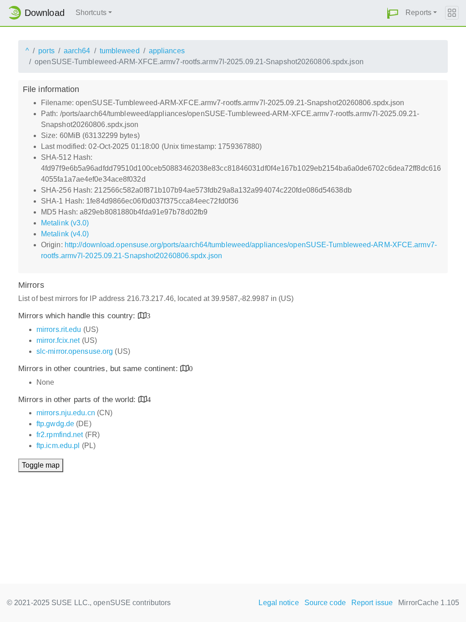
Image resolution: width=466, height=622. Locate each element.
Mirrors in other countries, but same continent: (99, 368)
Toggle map (41, 465)
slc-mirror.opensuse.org (74, 351)
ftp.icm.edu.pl (58, 445)
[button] (393, 13)
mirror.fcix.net (58, 340)
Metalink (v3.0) (65, 223)
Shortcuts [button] (91, 12)
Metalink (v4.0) (65, 234)
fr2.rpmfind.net (59, 434)
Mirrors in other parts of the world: (78, 399)
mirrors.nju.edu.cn (65, 413)
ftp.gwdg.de (55, 424)
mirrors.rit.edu (58, 329)
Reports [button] (418, 12)
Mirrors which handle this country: (78, 315)
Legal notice (278, 603)
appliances (167, 51)
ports (46, 51)
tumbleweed (120, 51)
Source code (325, 603)
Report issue (372, 603)
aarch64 (77, 51)
